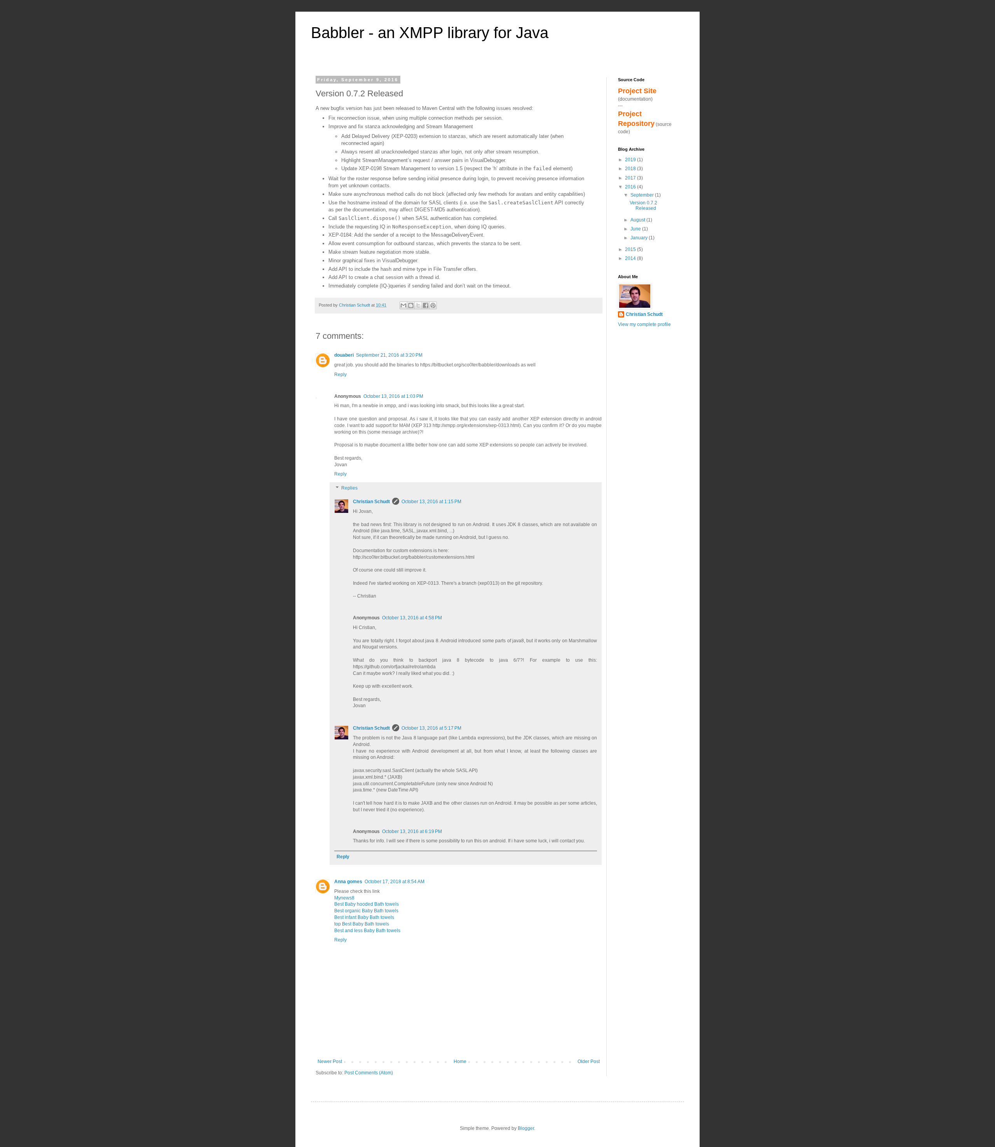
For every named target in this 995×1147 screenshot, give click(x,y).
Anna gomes (348, 881)
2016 (631, 187)
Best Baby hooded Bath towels (366, 904)
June (636, 229)
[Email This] (403, 305)
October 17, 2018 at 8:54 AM (394, 881)
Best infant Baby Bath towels (364, 917)
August (638, 220)
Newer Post (330, 1061)
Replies (349, 488)
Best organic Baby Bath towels (366, 910)
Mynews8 (344, 898)
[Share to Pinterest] (433, 305)
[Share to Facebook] (425, 305)
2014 (631, 258)
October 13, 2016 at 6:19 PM (412, 831)
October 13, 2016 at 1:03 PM (393, 396)
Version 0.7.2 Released (643, 205)
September (642, 195)
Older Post (589, 1061)
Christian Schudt (371, 501)
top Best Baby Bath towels (361, 924)
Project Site (637, 91)
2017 (631, 178)
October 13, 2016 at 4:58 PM (412, 618)
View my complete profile (644, 324)
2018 (631, 168)
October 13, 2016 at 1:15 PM (431, 501)
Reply (340, 374)
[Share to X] (418, 305)
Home (460, 1061)
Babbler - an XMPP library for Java (429, 32)
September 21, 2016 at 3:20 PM (389, 355)
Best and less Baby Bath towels (367, 930)
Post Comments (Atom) (368, 1073)
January (639, 238)
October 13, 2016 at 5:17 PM (431, 728)
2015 (631, 249)
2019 (631, 159)
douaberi (344, 355)
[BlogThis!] (411, 305)
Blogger (526, 1128)
